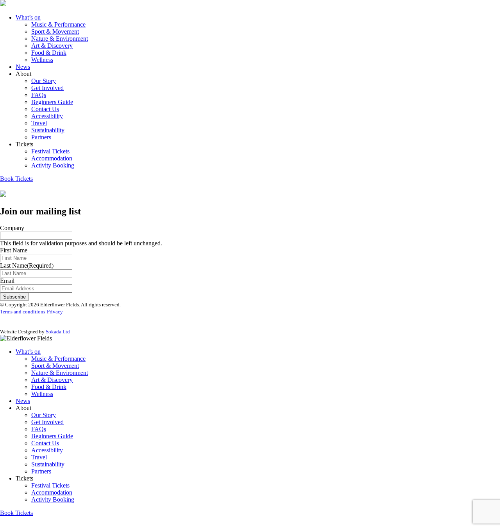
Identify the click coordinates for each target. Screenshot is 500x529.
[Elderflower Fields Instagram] (16, 525)
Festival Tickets (50, 151)
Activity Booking (52, 165)
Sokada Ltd (58, 332)
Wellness (42, 59)
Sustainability (47, 130)
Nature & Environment (59, 38)
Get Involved (47, 88)
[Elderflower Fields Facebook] (6, 525)
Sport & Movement (55, 31)
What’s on (28, 17)
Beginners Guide (52, 102)
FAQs (38, 95)
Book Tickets (16, 178)
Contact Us (45, 109)
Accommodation (51, 158)
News (23, 66)
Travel (39, 123)
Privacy (55, 312)
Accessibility (47, 116)
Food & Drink (48, 52)
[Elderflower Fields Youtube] (39, 525)
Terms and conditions (22, 312)
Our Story (43, 80)
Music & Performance (58, 24)
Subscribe (14, 297)
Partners (41, 137)
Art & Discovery (52, 45)
